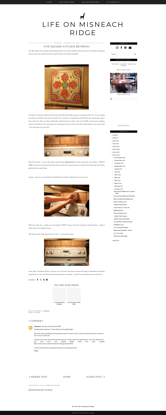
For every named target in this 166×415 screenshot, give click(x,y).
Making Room (119, 210)
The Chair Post (123, 94)
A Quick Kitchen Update (59, 303)
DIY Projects (113, 2)
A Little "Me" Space (120, 216)
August (116, 169)
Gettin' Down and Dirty (121, 219)
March (116, 183)
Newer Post (39, 377)
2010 (114, 155)
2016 (114, 138)
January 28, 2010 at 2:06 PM (51, 326)
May (115, 177)
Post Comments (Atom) (50, 385)
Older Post (94, 377)
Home (49, 2)
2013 (114, 146)
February (117, 186)
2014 (114, 143)
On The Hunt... (119, 233)
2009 (114, 240)
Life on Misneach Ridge (83, 28)
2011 (114, 152)
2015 (114, 141)
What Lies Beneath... (121, 236)
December (118, 157)
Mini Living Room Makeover (123, 199)
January (117, 189)
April (116, 180)
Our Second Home (90, 2)
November (118, 160)
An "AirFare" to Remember (123, 222)
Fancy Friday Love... (120, 202)
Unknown (37, 326)
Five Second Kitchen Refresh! (124, 196)
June (116, 175)
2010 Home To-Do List (121, 207)
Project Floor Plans (120, 204)
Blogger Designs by (83, 413)
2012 (114, 149)
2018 (114, 135)
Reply (36, 351)
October (117, 163)
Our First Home (66, 2)
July (115, 172)
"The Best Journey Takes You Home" (123, 65)
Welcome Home (124, 70)
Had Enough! (123, 125)
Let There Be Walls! (121, 227)
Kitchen (37, 312)
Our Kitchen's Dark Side (74, 303)
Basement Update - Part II (123, 230)
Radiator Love (119, 225)
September (118, 166)
